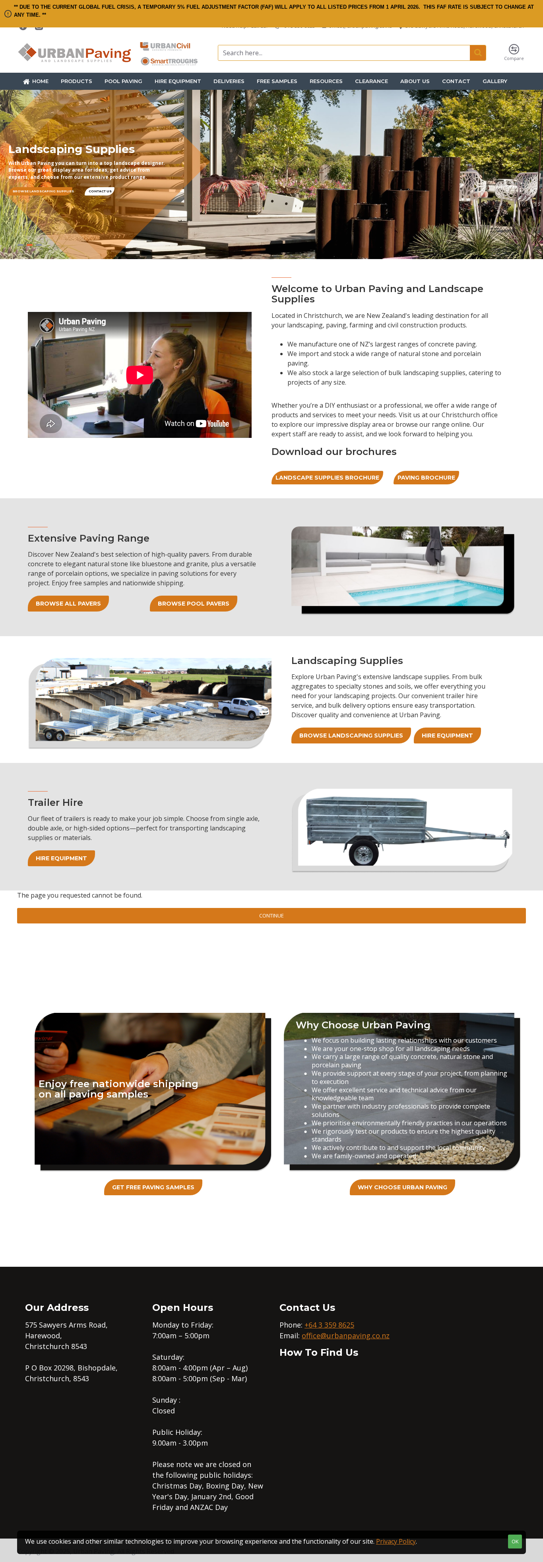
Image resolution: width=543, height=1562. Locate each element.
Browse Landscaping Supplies (351, 735)
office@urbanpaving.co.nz (346, 1335)
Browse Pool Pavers (193, 603)
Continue (271, 915)
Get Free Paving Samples (153, 1187)
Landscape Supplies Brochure (327, 477)
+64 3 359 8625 (329, 1325)
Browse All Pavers (68, 603)
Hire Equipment (447, 735)
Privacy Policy (396, 1541)
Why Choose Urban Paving (402, 1187)
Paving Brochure (426, 477)
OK (515, 1541)
